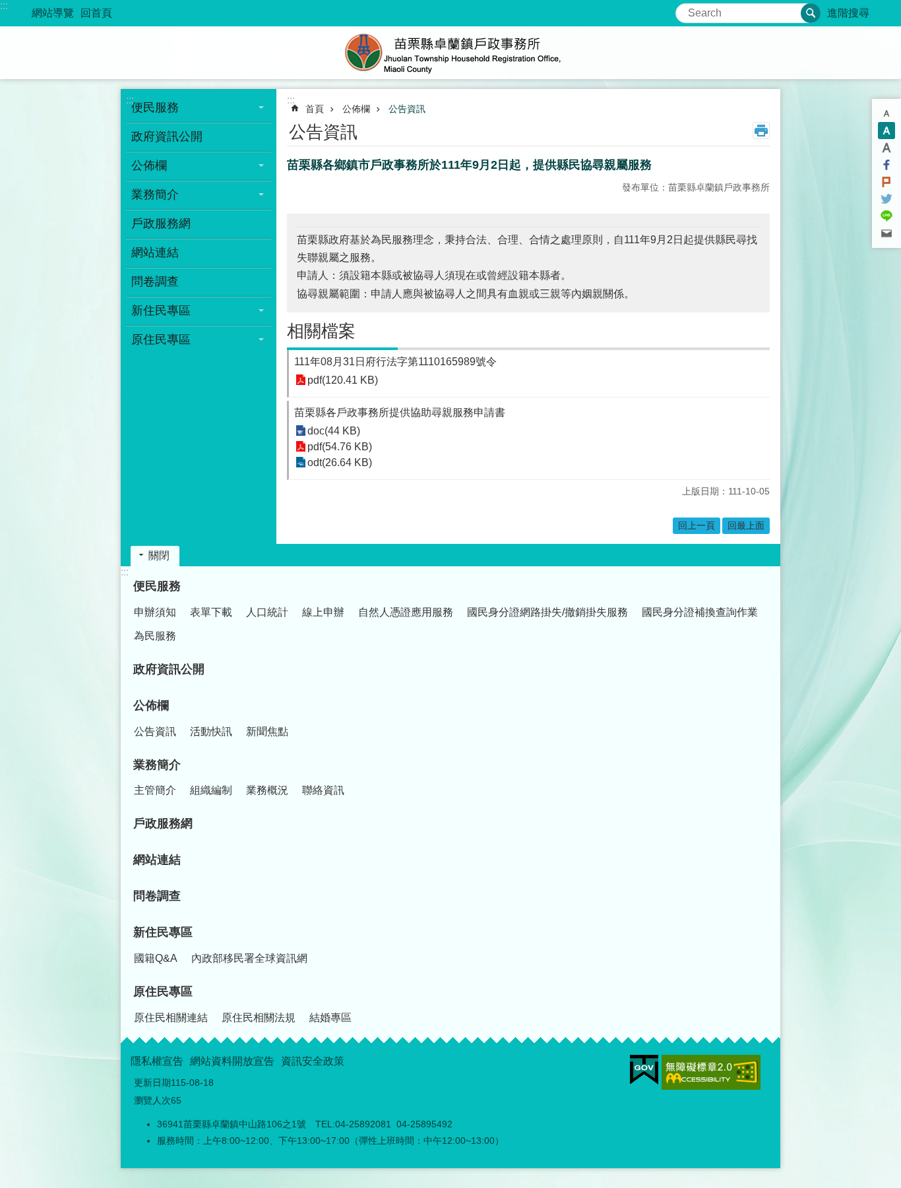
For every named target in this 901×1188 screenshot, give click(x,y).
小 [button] (886, 113)
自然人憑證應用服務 (405, 612)
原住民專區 (163, 991)
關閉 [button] (159, 555)
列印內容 (761, 130)
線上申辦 (323, 612)
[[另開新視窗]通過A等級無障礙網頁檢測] (711, 1072)
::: (4, 5)
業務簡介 (157, 764)
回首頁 (96, 12)
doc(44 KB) (333, 430)
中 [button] (886, 130)
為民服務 (155, 635)
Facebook (886, 164)
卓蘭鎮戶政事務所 (450, 52)
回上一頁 (696, 525)
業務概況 (267, 790)
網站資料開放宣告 (232, 1061)
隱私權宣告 (157, 1061)
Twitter (886, 199)
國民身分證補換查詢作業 (700, 612)
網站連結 (155, 252)
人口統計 (267, 612)
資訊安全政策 (312, 1061)
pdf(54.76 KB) (339, 446)
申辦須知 (155, 612)
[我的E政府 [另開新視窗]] (644, 1070)
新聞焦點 (267, 731)
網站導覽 (53, 12)
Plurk (886, 182)
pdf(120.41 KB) (342, 380)
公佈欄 (356, 109)
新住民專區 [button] (161, 310)
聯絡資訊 (323, 790)
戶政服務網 (161, 223)
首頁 (314, 109)
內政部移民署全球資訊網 (249, 958)
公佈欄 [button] (149, 165)
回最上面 (746, 525)
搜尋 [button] (811, 13)
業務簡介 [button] (155, 194)
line (886, 216)
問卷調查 (155, 281)
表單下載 (211, 612)
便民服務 (157, 586)
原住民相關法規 (258, 1017)
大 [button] (886, 147)
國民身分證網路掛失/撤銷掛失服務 (547, 612)
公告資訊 (406, 109)
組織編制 (211, 790)
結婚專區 (330, 1017)
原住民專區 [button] (161, 339)
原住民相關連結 (171, 1017)
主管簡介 (155, 790)
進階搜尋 (848, 12)
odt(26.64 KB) (339, 462)
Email (886, 233)
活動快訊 (211, 731)
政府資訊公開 (166, 136)
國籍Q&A (155, 958)
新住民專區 (163, 932)
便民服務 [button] (155, 107)
